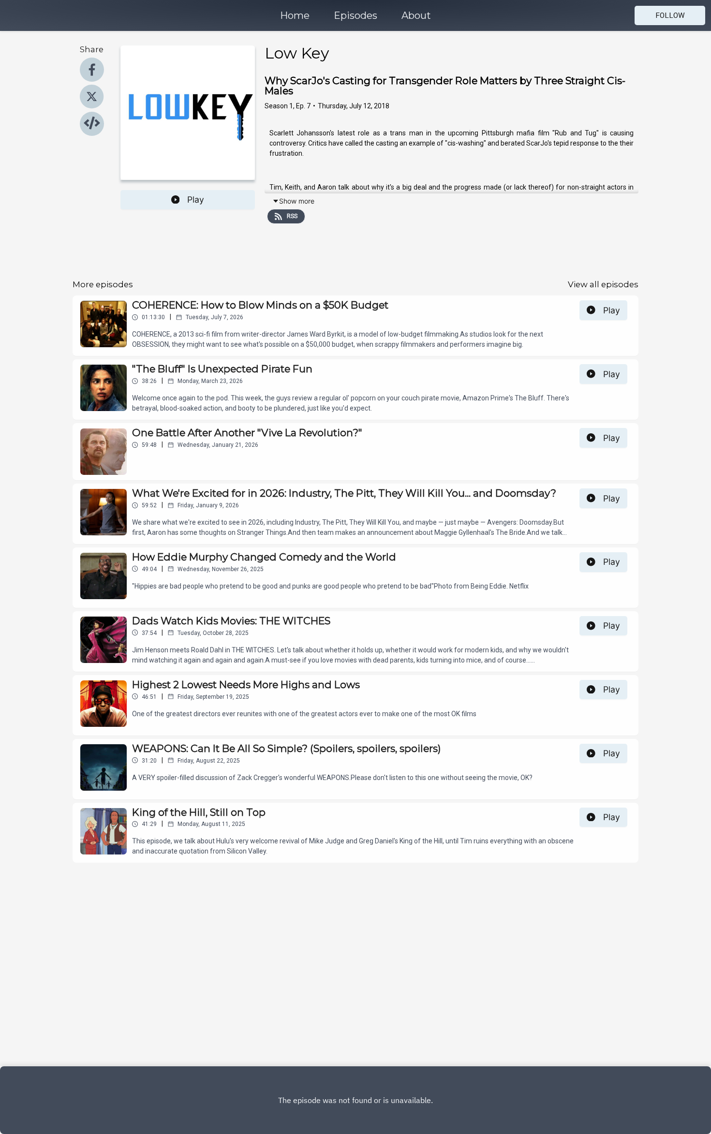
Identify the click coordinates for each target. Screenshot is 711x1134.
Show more (296, 201)
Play (195, 199)
